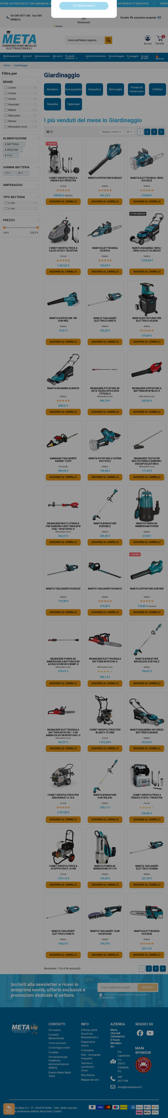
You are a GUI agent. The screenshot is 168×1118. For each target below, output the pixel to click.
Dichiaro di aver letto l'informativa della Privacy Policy (87, 586)
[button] (112, 515)
